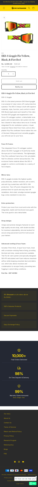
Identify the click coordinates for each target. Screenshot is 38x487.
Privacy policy (8, 477)
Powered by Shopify (20, 474)
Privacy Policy (9, 436)
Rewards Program (10, 440)
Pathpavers (10, 474)
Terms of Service (10, 427)
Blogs (6, 449)
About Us (7, 418)
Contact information (13, 480)
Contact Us (7, 422)
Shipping (12, 66)
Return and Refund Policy (13, 431)
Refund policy (9, 445)
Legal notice (20, 483)
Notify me (19, 87)
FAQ (5, 453)
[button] (4, 8)
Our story (7, 414)
